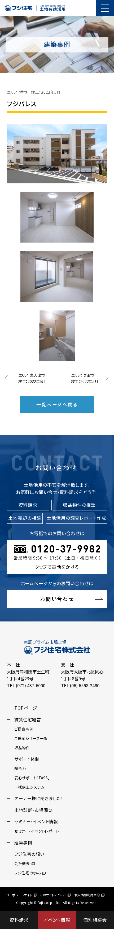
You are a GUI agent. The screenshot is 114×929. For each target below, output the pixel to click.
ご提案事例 (23, 729)
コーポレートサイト (19, 895)
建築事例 (23, 842)
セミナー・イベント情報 (36, 821)
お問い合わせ (57, 599)
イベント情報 (57, 919)
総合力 (20, 768)
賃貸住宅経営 (27, 719)
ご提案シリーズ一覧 (31, 738)
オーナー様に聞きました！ (38, 798)
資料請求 (19, 919)
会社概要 (22, 863)
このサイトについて (53, 895)
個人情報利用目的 (87, 895)
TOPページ (25, 708)
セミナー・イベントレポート (36, 831)
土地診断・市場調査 (33, 810)
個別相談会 (95, 919)
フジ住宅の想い (29, 854)
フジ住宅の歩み (27, 872)
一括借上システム (29, 787)
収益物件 (22, 747)
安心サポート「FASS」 (32, 777)
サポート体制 (27, 759)
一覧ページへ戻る (56, 404)
